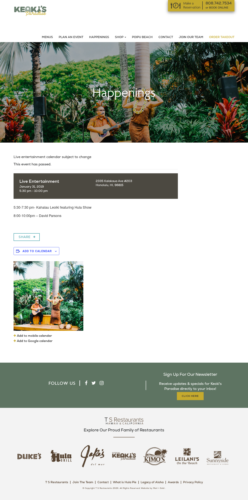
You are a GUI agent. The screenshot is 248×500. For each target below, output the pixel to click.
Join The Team (82, 482)
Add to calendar (37, 251)
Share (25, 237)
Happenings (99, 37)
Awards (173, 482)
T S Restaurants (56, 482)
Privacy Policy (193, 482)
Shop (119, 37)
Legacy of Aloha (152, 482)
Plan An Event (71, 37)
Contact (165, 37)
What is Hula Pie (124, 482)
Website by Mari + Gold (152, 488)
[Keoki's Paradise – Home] (30, 10)
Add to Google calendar (34, 341)
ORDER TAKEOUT (221, 37)
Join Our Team (191, 37)
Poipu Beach (142, 37)
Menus (47, 37)
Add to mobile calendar (34, 336)
